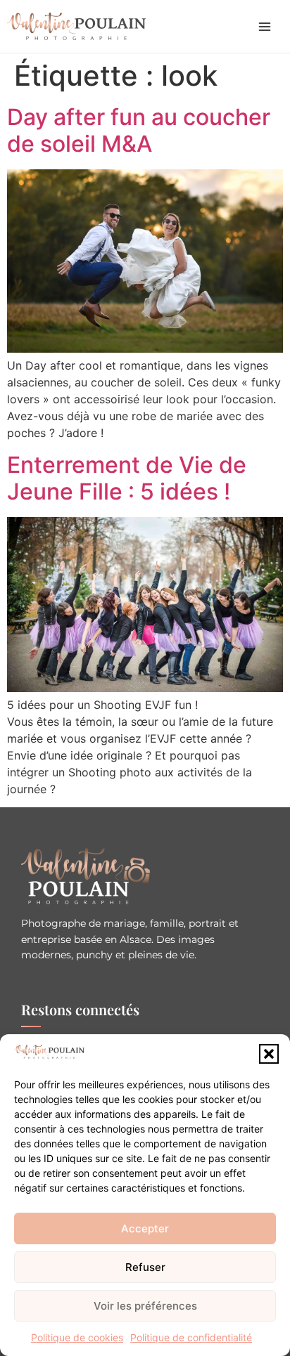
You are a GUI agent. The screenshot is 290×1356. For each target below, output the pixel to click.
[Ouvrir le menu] (264, 26)
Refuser (145, 1267)
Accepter (145, 1228)
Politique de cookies (77, 1337)
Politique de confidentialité (191, 1337)
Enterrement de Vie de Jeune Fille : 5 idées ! (126, 478)
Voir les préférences (145, 1305)
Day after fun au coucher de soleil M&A (138, 130)
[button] (269, 1054)
